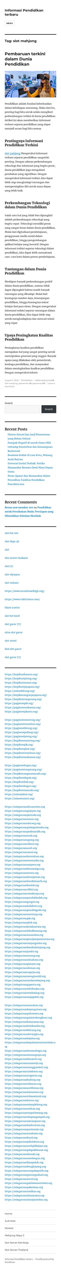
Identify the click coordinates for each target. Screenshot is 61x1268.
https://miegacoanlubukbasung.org (26, 930)
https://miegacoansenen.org (22, 872)
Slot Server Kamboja (17, 1242)
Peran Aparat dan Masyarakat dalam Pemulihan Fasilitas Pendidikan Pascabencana (29, 480)
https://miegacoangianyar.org (22, 963)
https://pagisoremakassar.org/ (23, 707)
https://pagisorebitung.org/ (21, 728)
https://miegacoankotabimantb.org (26, 881)
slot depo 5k (12, 541)
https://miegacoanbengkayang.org (25, 1166)
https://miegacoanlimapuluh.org (24, 1162)
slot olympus (12, 574)
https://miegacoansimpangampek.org (27, 1116)
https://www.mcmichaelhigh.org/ (24, 591)
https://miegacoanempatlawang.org (26, 1112)
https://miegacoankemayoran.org (25, 877)
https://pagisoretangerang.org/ (23, 769)
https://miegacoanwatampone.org (25, 1121)
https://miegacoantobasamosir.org (25, 1096)
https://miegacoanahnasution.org (25, 806)
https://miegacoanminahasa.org (24, 959)
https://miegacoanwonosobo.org (24, 860)
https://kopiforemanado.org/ (22, 790)
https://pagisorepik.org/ (19, 703)
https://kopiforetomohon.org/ (23, 752)
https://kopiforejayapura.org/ (22, 686)
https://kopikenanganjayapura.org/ (26, 695)
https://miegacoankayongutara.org (25, 1009)
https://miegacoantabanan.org (23, 1083)
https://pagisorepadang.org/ (21, 732)
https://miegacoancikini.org (21, 889)
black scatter (12, 607)
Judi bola (10, 1221)
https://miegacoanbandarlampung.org (27, 947)
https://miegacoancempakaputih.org (26, 1170)
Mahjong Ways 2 (14, 1235)
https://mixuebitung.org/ (20, 690)
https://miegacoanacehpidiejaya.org (26, 1145)
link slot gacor (13, 648)
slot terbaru (12, 582)
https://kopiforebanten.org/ (21, 674)
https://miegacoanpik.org (20, 918)
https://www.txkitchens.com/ (22, 599)
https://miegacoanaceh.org (21, 848)
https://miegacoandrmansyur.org (24, 1195)
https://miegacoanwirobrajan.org (24, 988)
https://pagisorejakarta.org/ (21, 711)
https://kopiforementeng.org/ (22, 740)
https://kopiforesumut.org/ (21, 682)
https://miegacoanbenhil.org (22, 885)
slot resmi (10, 640)
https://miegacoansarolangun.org (25, 1158)
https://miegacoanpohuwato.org (24, 1013)
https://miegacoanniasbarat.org (24, 1071)
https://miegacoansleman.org (22, 968)
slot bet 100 (11, 533)
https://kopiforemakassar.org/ (23, 757)
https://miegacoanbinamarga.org (24, 868)
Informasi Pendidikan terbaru (19, 1259)
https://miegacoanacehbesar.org (24, 1087)
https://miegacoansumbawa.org (24, 1133)
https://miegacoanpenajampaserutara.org (29, 939)
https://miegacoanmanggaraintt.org (26, 1067)
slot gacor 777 (13, 624)
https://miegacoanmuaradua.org (24, 934)
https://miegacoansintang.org (23, 823)
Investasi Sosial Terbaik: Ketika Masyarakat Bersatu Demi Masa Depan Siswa (30, 467)
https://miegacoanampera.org (22, 864)
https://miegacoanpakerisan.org (24, 1187)
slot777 (9, 566)
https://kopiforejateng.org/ (21, 678)
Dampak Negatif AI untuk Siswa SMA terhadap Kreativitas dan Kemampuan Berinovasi (30, 446)
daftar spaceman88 (44, 380)
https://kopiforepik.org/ (19, 744)
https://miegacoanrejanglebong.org (26, 1104)
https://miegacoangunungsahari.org (26, 1174)
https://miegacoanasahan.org (22, 1108)
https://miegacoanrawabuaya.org (24, 893)
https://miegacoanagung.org (22, 839)
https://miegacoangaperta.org (23, 984)
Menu (9, 23)
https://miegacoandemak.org (22, 1154)
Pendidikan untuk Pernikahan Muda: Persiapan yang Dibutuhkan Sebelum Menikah (29, 511)
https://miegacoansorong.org (22, 955)
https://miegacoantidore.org (22, 843)
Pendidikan (27, 380)
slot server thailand (16, 557)
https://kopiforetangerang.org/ (23, 699)
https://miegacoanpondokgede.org (25, 910)
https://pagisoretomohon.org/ (23, 723)
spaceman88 (38, 383)
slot (7, 549)
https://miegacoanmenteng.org (23, 914)
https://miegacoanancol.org (21, 1178)
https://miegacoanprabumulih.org (25, 831)
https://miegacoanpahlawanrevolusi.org (28, 1183)
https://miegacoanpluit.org (21, 922)
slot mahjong (12, 153)
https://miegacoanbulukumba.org (25, 1025)
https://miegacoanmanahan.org (24, 1005)
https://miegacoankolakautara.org (25, 926)
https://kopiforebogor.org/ (21, 786)
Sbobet (9, 1228)
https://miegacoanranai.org (21, 852)
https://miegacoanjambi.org (21, 951)
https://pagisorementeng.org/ (23, 719)
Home (8, 1213)
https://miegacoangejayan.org (23, 810)
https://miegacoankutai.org (21, 1137)
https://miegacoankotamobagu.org (25, 1050)
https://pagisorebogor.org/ (21, 765)
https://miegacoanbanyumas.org (24, 1021)
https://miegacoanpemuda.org (23, 814)
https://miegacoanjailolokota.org (24, 1141)
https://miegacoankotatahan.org (24, 856)
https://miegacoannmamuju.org (24, 1063)
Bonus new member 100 (19, 507)
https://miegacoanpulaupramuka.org (27, 827)
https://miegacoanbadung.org (22, 1079)
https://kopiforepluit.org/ (20, 748)
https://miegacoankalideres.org (23, 905)
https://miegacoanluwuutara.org (24, 1092)
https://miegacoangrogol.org (22, 901)
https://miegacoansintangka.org (24, 1034)
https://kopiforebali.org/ (19, 781)
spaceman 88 (25, 383)
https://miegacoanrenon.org (22, 819)
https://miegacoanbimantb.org (23, 1059)
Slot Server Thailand (16, 1250)
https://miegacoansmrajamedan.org (26, 1199)
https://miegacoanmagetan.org (23, 1075)
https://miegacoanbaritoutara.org (25, 1125)
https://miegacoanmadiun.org (23, 1191)
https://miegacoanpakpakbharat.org (26, 1149)
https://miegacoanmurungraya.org (25, 1054)
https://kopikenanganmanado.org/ (25, 773)
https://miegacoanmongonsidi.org (25, 976)
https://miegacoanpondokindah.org (26, 897)
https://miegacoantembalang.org (24, 992)
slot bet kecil (12, 615)
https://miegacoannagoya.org (22, 972)
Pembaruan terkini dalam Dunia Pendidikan (25, 59)
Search (9, 403)
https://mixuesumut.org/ (20, 798)
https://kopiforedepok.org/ (21, 777)
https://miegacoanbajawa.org (22, 1038)
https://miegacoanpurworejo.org (24, 1129)
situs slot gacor (14, 632)
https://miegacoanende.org (21, 835)
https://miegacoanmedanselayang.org (27, 980)
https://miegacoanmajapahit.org (24, 996)
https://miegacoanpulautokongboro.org (28, 1017)
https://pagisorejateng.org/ (21, 736)
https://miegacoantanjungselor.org (26, 943)
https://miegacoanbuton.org (22, 1100)
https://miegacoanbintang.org (23, 1030)
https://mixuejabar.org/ (19, 794)
